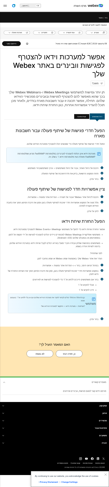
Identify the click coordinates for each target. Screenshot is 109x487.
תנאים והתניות (100, 463)
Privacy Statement (49, 482)
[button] (13, 5)
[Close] (105, 474)
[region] (70, 479)
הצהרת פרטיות (88, 463)
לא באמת (40, 354)
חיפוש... (24, 6)
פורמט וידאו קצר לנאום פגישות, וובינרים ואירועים (84, 391)
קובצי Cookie (75, 463)
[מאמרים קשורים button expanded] (4, 382)
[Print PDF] (26, 43)
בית (106, 18)
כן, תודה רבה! (69, 354)
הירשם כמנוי (11, 43)
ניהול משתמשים (97, 117)
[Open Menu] (5, 5)
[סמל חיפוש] (28, 6)
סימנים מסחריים (62, 463)
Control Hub (81, 117)
